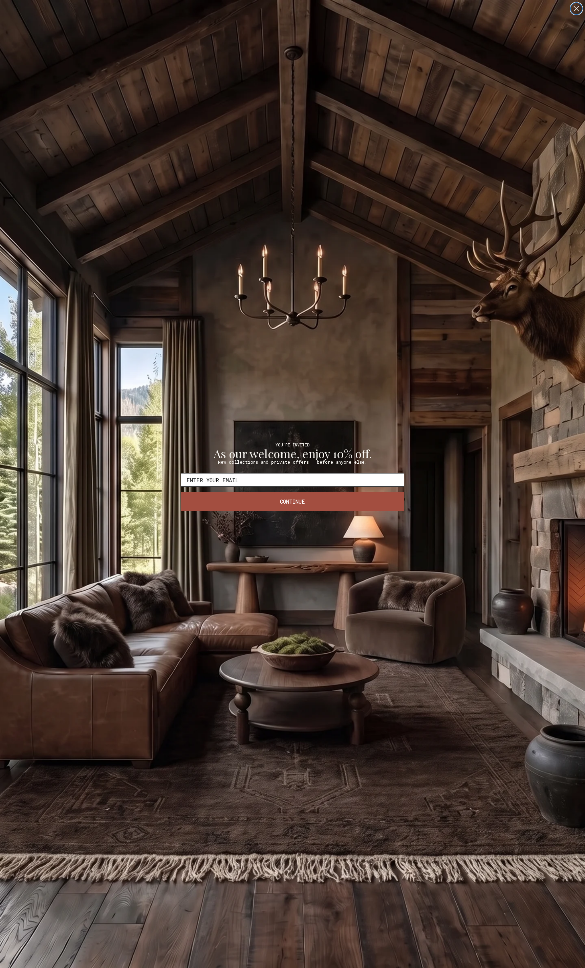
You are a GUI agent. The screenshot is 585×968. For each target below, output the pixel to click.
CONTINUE (292, 501)
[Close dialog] (576, 9)
